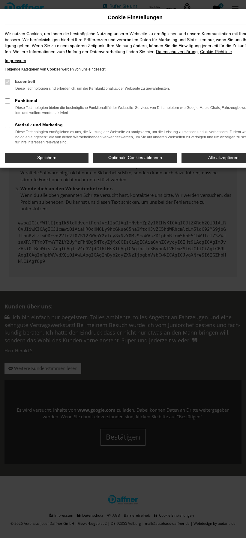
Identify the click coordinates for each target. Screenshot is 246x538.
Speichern (46, 157)
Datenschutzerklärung (177, 51)
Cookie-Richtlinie (216, 51)
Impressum (15, 60)
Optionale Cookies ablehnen (135, 157)
